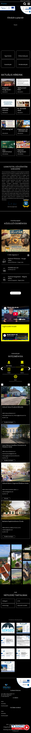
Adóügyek (4, 601)
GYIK (18, 601)
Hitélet (8, 372)
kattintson (6, 696)
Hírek (2, 701)
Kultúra (22, 372)
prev (1, 368)
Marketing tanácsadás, (8, 729)
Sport (15, 380)
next (29, 368)
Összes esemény (15, 293)
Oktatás (22, 365)
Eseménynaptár (4, 705)
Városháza (3, 703)
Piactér (15, 25)
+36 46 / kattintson (7, 695)
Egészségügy (9, 365)
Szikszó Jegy (5, 605)
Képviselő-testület (22, 605)
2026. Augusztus (13, 255)
